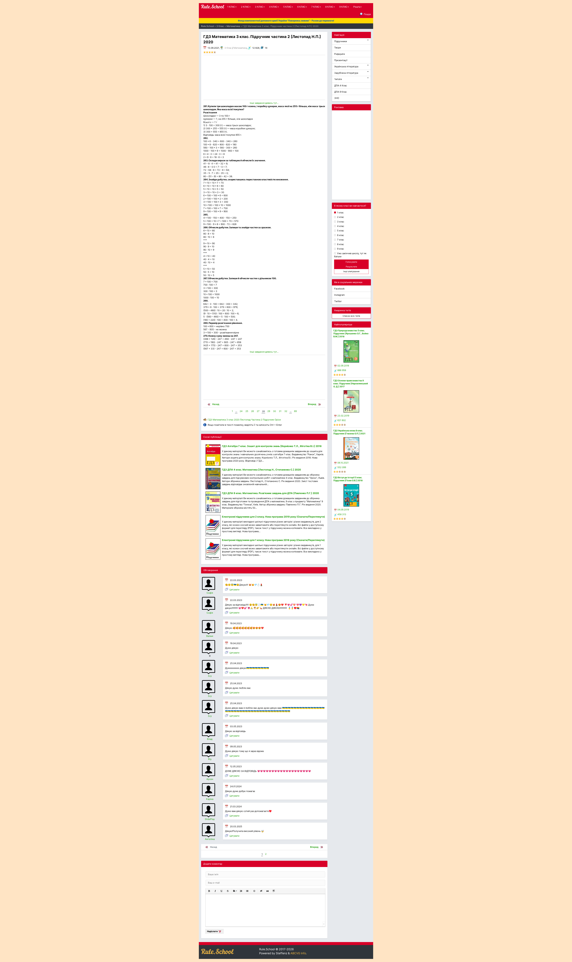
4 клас (340, 226)
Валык (209, 636)
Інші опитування (351, 271)
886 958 (341, 370)
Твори (337, 47)
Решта (356, 6)
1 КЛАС (231, 6)
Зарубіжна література (346, 72)
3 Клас (228, 47)
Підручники (340, 41)
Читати (338, 79)
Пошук (367, 14)
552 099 (341, 467)
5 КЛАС (287, 6)
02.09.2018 (343, 365)
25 (246, 411)
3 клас (229, 419)
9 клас (340, 248)
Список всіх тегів (351, 316)
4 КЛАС (273, 6)
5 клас (340, 230)
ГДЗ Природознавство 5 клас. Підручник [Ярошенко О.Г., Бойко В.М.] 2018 (351, 333)
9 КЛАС (343, 6)
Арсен (209, 779)
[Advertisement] (264, 77)
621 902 (341, 420)
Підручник (268, 419)
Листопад (245, 419)
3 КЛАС (259, 6)
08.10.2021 (343, 462)
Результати (351, 266)
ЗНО (336, 98)
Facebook (339, 288)
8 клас (340, 244)
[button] (209, 891)
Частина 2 (256, 419)
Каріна (209, 799)
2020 (236, 419)
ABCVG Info (298, 953)
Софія (210, 592)
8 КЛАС (329, 6)
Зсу (210, 675)
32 (285, 411)
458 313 (341, 514)
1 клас (340, 212)
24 (241, 411)
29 (268, 411)
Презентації (340, 60)
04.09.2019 (343, 509)
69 (295, 411)
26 (252, 411)
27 (258, 411)
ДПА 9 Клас (340, 91)
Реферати (339, 54)
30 (274, 411)
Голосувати (351, 262)
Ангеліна (210, 839)
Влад (209, 739)
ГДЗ (210, 419)
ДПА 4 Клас (340, 85)
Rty (210, 759)
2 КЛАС (245, 6)
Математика (240, 47)
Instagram (339, 294)
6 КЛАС (301, 6)
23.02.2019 (343, 415)
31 (280, 411)
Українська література (346, 66)
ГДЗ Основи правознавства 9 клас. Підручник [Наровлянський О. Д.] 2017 (350, 383)
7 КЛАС (315, 6)
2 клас (340, 217)
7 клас (340, 239)
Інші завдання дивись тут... (264, 103)
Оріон (278, 419)
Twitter (338, 301)
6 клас (340, 235)
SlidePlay (210, 819)
